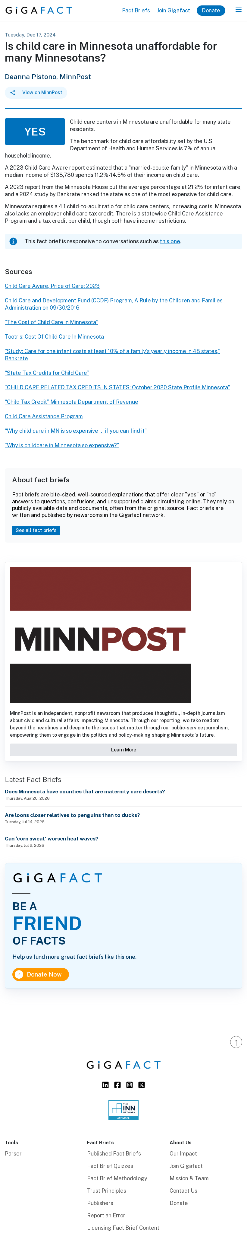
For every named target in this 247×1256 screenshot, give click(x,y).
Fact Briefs (136, 10)
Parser (13, 1153)
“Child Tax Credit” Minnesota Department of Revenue (71, 402)
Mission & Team (189, 1178)
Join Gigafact (173, 10)
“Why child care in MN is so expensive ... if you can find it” (76, 431)
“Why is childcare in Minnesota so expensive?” (62, 445)
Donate (211, 10)
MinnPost (75, 76)
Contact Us (183, 1190)
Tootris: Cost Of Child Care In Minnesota (54, 336)
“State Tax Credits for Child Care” (47, 373)
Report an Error (106, 1215)
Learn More (123, 750)
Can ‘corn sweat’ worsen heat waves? (51, 838)
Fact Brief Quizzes (110, 1166)
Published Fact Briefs (114, 1153)
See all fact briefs (36, 530)
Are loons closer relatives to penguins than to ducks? (72, 815)
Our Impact (183, 1153)
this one (170, 241)
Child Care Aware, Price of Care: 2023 (52, 286)
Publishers (100, 1203)
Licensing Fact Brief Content (123, 1228)
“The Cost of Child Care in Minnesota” (51, 322)
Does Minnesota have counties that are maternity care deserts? (85, 791)
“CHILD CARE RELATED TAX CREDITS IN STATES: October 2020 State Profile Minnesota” (117, 387)
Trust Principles (106, 1190)
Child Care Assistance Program (44, 416)
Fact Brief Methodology (117, 1178)
